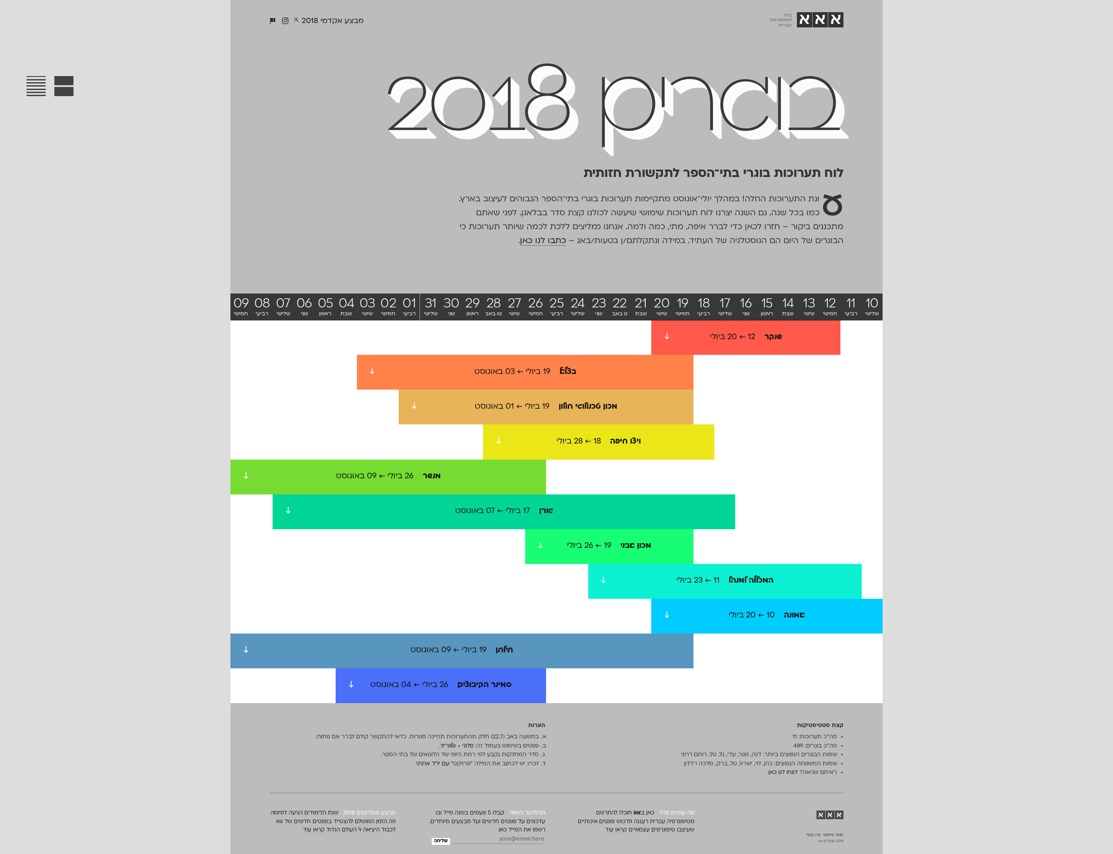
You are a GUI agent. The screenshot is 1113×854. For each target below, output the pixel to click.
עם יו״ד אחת (434, 764)
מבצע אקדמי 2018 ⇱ (328, 21)
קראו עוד (616, 830)
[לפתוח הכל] (64, 86)
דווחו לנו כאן (783, 772)
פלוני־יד (448, 746)
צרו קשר (813, 835)
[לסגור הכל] (35, 86)
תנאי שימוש (833, 835)
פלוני (467, 746)
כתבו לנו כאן (543, 241)
